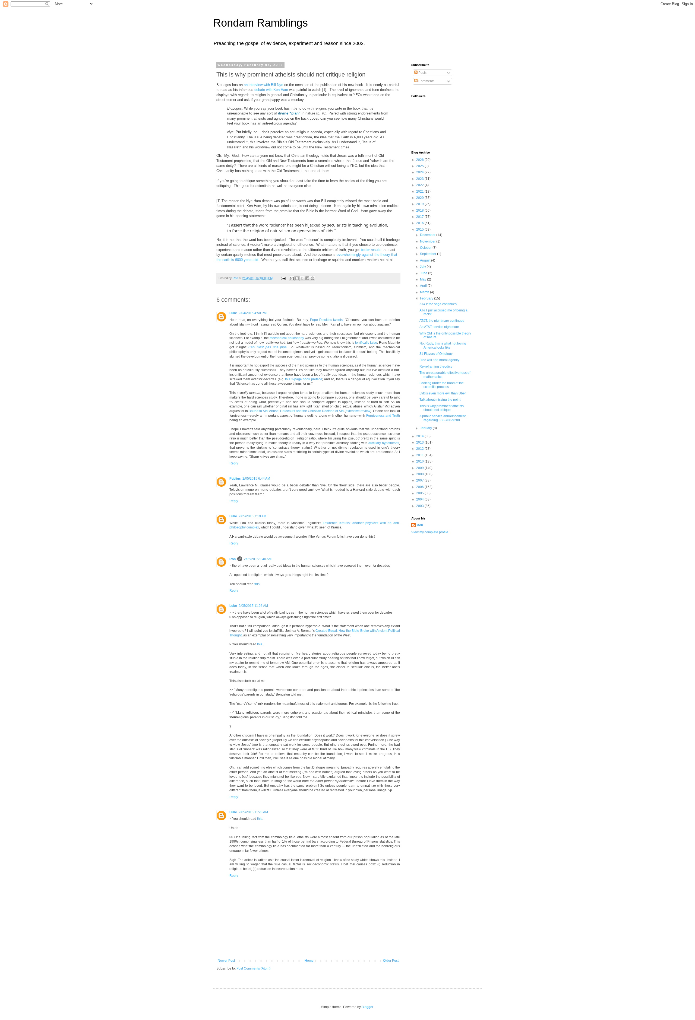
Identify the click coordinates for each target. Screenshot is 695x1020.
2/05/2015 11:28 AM (253, 812)
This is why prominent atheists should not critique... (441, 408)
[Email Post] (282, 278)
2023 (420, 179)
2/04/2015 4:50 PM (253, 313)
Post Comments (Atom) (253, 968)
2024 (420, 172)
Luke (233, 313)
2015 (420, 229)
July (423, 267)
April (424, 286)
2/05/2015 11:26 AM (253, 606)
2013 (420, 442)
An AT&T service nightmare (439, 327)
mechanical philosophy (287, 338)
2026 (420, 160)
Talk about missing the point (439, 399)
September (428, 254)
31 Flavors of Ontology (436, 354)
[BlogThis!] (297, 278)
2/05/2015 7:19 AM (252, 516)
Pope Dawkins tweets (326, 320)
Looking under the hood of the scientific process (441, 385)
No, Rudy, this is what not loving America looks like (442, 345)
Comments (426, 81)
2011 (420, 455)
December (428, 235)
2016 (420, 223)
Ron (232, 559)
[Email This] (292, 278)
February (427, 298)
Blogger (367, 1007)
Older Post (391, 960)
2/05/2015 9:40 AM (257, 559)
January (426, 428)
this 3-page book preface (303, 379)
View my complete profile (429, 532)
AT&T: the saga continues (438, 304)
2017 (420, 217)
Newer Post (226, 960)
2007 (420, 480)
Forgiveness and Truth (383, 415)
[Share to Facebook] (307, 278)
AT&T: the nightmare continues (441, 321)
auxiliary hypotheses (383, 443)
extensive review (358, 411)
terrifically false (366, 343)
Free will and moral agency (439, 360)
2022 (420, 185)
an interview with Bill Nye (263, 85)
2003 (420, 506)
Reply (233, 463)
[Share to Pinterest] (312, 278)
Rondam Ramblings (260, 23)
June (424, 273)
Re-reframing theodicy (435, 366)
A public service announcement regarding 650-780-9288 (442, 418)
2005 (420, 493)
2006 (420, 487)
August (425, 260)
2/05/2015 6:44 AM (256, 478)
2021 (420, 191)
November (428, 241)
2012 (420, 449)
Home (309, 960)
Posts (422, 73)
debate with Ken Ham (271, 90)
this (257, 584)
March (425, 292)
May (423, 279)
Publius (235, 478)
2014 (420, 436)
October (426, 248)
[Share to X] (302, 278)
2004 (420, 499)
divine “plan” (289, 113)
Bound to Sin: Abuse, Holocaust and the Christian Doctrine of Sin (296, 411)
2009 (420, 468)
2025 (420, 166)
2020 (420, 198)
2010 (420, 461)
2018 (420, 210)
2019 (420, 204)
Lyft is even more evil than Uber (442, 393)
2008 (420, 474)
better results (371, 250)
